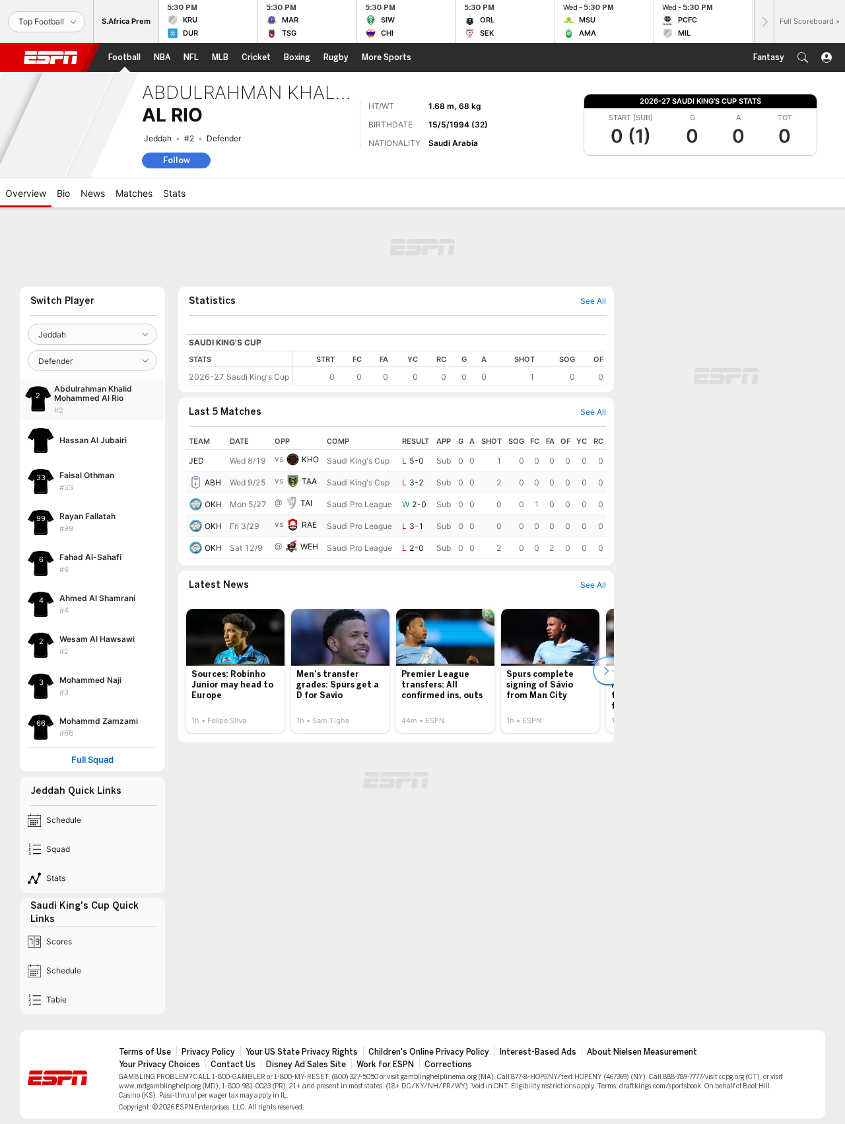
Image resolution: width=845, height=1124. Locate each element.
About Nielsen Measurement (642, 1052)
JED (196, 461)
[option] (235, 671)
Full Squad (92, 760)
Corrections (448, 1064)
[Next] (764, 21)
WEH (309, 546)
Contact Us (233, 1064)
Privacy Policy (208, 1052)
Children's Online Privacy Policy (428, 1052)
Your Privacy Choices (159, 1064)
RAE (309, 525)
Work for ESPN (385, 1064)
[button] (802, 57)
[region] (449, 368)
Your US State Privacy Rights (302, 1052)
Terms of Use (145, 1052)
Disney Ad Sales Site (306, 1064)
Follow (176, 160)
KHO (310, 459)
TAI (306, 503)
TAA (309, 481)
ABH (213, 482)
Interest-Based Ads (538, 1052)
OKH (213, 504)
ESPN (51, 57)
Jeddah (158, 138)
